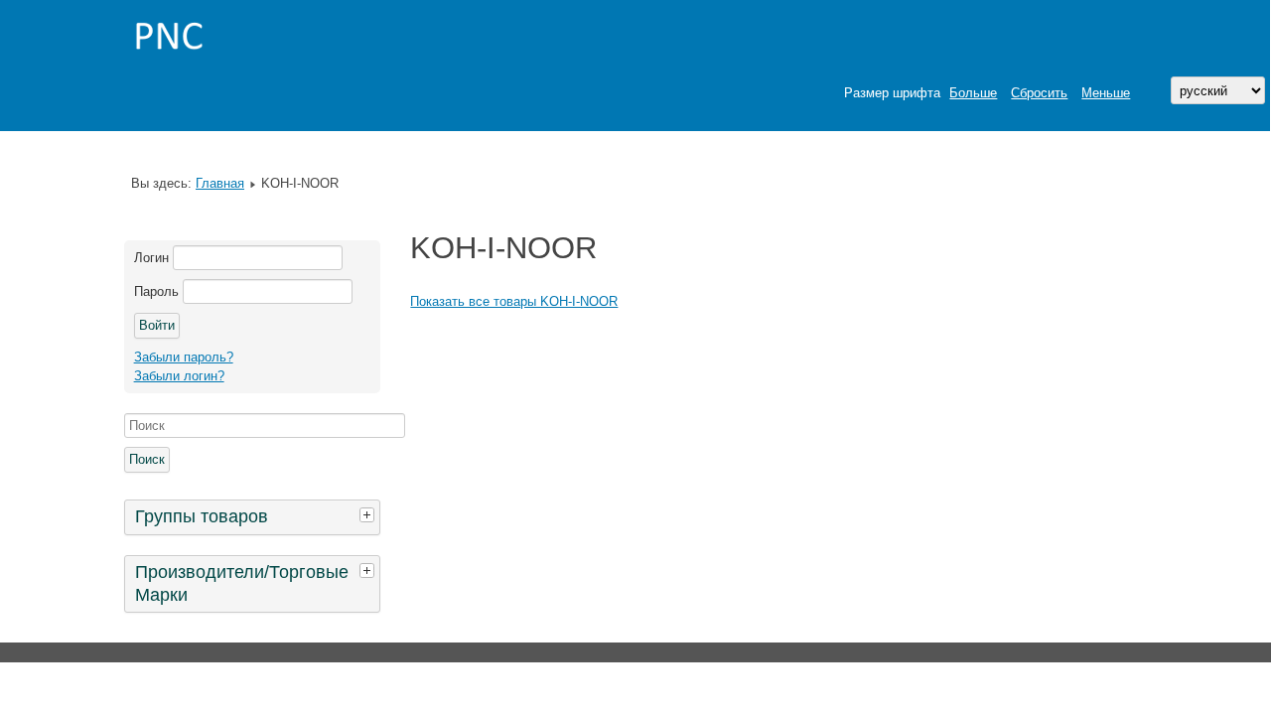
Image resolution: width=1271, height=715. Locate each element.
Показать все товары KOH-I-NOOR (514, 301)
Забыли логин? (179, 375)
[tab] (369, 514)
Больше (973, 92)
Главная (220, 183)
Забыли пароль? (183, 357)
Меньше (1105, 92)
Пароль (156, 291)
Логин (151, 257)
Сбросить (1039, 92)
